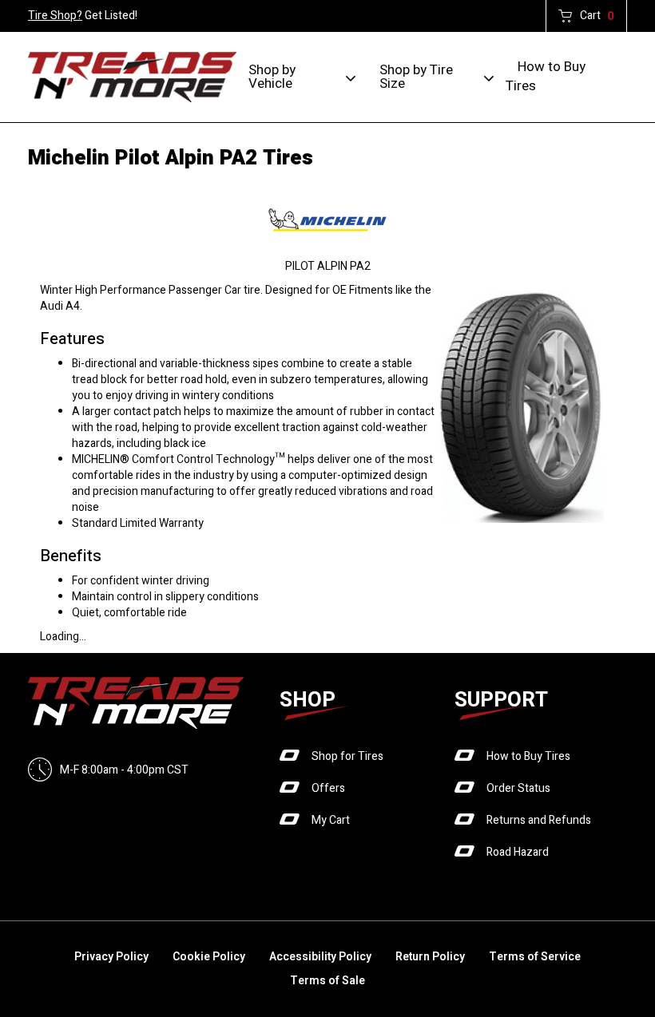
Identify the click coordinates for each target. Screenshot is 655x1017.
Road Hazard (517, 852)
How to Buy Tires (546, 76)
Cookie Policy (209, 956)
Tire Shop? (55, 15)
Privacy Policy (111, 956)
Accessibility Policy (320, 956)
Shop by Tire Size (416, 76)
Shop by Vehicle (272, 76)
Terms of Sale (327, 980)
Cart (597, 16)
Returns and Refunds (538, 820)
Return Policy (430, 956)
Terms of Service (535, 956)
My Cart (331, 820)
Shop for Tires (347, 756)
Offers (328, 788)
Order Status (518, 788)
